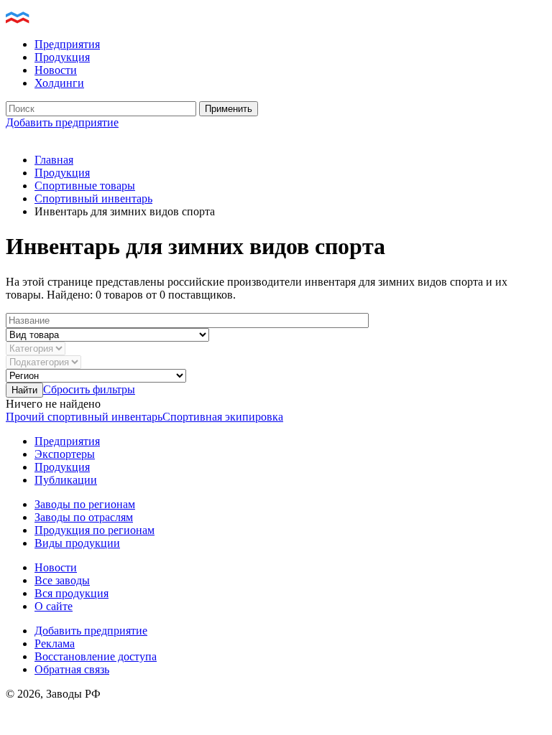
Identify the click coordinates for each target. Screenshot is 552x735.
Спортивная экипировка (222, 417)
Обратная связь (71, 669)
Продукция (62, 57)
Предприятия (67, 44)
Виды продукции (77, 543)
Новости (55, 70)
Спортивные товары (84, 185)
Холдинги (59, 83)
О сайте (53, 606)
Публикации (65, 480)
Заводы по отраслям (83, 517)
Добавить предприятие (62, 122)
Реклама (54, 643)
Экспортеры (64, 454)
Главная (53, 160)
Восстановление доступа (95, 656)
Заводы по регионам (84, 504)
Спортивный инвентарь (93, 198)
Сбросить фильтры (89, 389)
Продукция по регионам (94, 530)
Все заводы (62, 580)
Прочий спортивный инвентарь (84, 417)
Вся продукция (71, 593)
